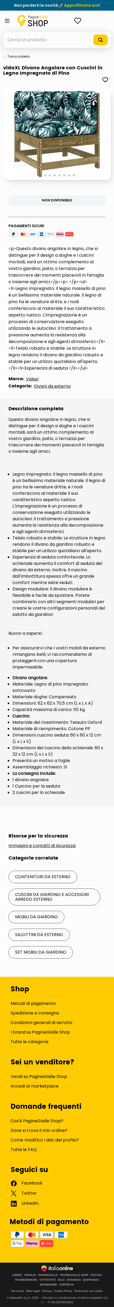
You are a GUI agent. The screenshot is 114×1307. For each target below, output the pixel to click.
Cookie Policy (63, 1290)
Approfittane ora (81, 5)
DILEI (61, 1280)
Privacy (47, 1290)
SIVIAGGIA (74, 1280)
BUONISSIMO (48, 1284)
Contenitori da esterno (43, 877)
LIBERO (17, 1275)
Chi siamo (17, 1290)
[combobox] (57, 40)
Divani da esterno (52, 386)
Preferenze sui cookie (88, 1290)
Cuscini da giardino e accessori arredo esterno (52, 896)
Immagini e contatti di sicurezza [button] (42, 845)
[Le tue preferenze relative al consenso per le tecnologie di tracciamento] (105, 1298)
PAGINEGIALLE (48, 1275)
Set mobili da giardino (40, 952)
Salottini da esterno (39, 935)
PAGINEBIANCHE (26, 1280)
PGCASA (96, 1275)
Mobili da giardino (36, 917)
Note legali (33, 1290)
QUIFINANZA (91, 1280)
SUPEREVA (66, 1284)
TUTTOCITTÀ (47, 1280)
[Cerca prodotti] (100, 40)
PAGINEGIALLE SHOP (74, 1275)
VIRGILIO (30, 1275)
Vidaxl (32, 379)
